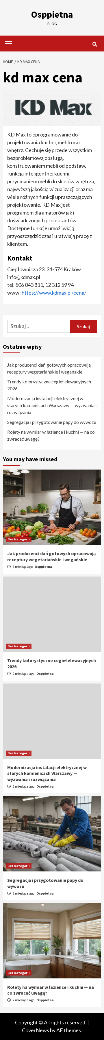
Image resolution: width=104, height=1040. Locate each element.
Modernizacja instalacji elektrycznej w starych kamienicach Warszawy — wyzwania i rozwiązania (51, 405)
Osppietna (52, 14)
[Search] (94, 44)
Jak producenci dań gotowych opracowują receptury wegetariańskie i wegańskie (49, 368)
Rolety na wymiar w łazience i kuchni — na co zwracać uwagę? (51, 435)
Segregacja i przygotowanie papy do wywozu (51, 422)
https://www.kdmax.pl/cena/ (54, 292)
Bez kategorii (19, 539)
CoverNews (35, 1030)
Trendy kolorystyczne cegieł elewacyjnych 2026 (49, 385)
